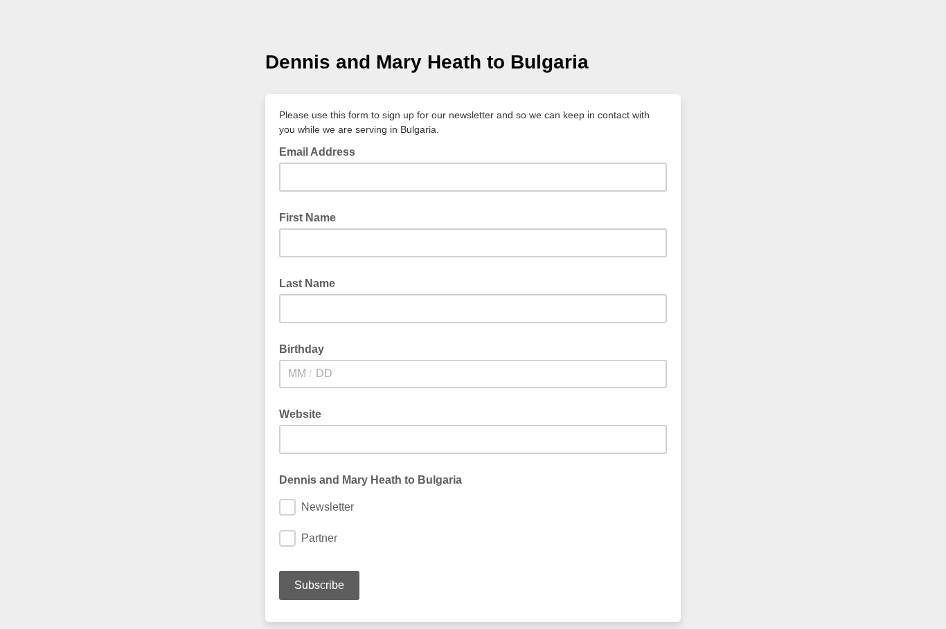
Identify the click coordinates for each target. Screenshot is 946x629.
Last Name (307, 283)
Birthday (301, 349)
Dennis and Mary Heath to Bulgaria (370, 480)
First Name (307, 218)
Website (300, 414)
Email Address (321, 150)
